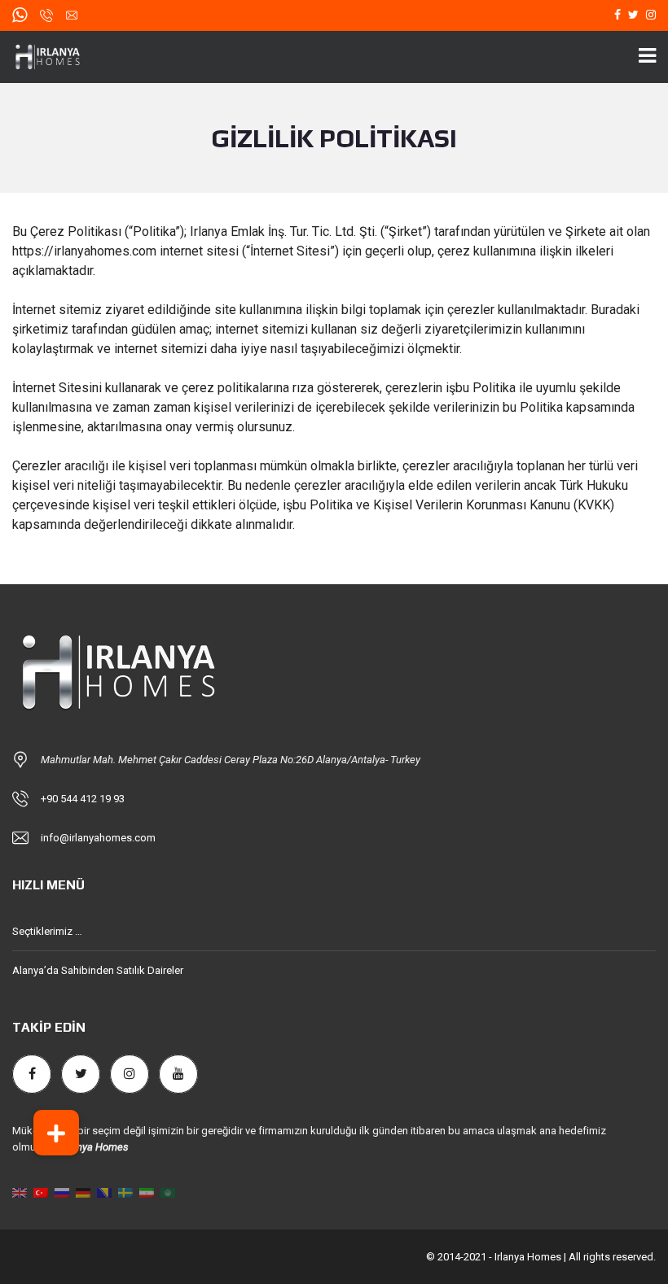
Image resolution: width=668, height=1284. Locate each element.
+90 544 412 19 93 (83, 799)
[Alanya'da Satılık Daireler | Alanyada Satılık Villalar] (56, 57)
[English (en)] (19, 1192)
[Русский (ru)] (62, 1192)
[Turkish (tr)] (40, 1192)
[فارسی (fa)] (146, 1192)
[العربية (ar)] (167, 1192)
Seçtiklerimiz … (47, 931)
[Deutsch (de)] (83, 1192)
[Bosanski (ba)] (104, 1192)
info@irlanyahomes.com (98, 838)
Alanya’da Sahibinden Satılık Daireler (97, 970)
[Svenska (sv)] (125, 1192)
